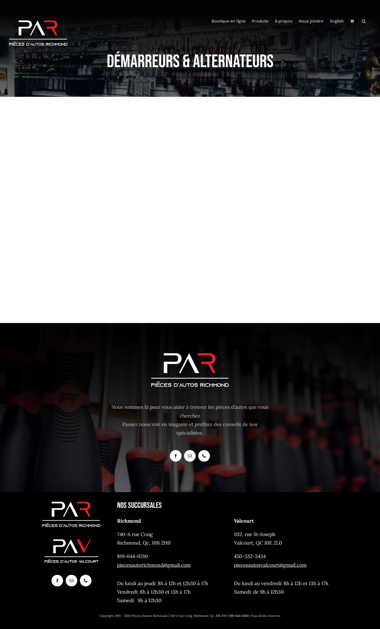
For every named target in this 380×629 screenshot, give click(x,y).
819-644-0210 (238, 616)
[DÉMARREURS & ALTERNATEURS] (96, 200)
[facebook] (175, 456)
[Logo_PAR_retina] (71, 502)
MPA (97, 193)
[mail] (190, 456)
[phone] (204, 456)
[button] (364, 21)
